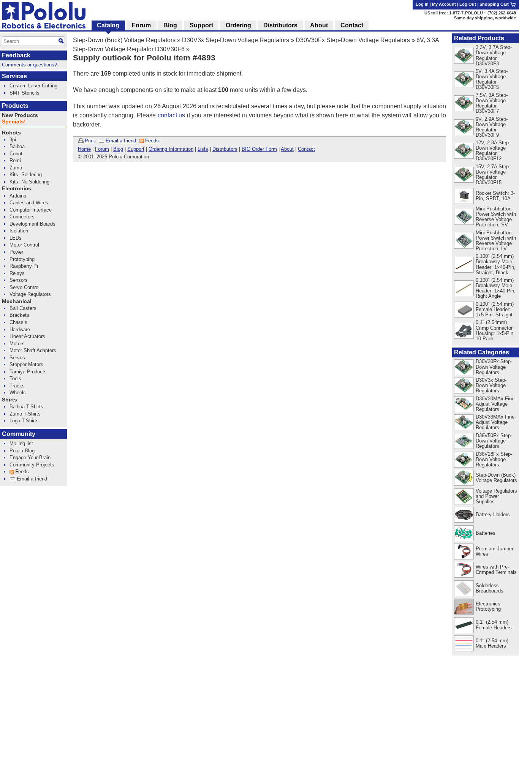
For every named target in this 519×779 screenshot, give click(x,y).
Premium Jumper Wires (494, 551)
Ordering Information (171, 149)
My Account (444, 4)
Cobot (15, 153)
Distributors (224, 149)
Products (15, 106)
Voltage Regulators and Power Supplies (496, 496)
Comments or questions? (29, 65)
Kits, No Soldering (29, 182)
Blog (118, 149)
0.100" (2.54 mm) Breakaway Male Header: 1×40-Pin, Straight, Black (496, 264)
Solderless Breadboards (489, 588)
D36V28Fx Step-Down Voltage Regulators (494, 459)
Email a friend (121, 141)
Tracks (17, 386)
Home (84, 149)
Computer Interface (30, 210)
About (287, 149)
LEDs (15, 238)
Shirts (9, 400)
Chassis (18, 322)
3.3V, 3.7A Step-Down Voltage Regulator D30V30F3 (494, 55)
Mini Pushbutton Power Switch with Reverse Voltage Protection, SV (496, 217)
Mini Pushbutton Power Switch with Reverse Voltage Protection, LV (496, 240)
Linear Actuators (27, 336)
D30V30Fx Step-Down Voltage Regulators (353, 40)
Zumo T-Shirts (25, 414)
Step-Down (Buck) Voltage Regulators (124, 40)
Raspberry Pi (23, 266)
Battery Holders (493, 514)
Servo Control (24, 287)
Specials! (14, 122)
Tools (15, 378)
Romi (15, 160)
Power (16, 252)
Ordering (238, 25)
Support (135, 149)
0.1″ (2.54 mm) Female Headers (494, 624)
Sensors (18, 280)
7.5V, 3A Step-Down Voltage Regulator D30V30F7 (492, 103)
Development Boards (32, 224)
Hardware (19, 329)
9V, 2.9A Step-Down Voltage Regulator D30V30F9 (492, 127)
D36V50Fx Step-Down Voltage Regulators (494, 441)
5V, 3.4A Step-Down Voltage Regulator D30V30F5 (492, 79)
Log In (422, 4)
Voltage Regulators (30, 294)
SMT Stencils (24, 93)
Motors (17, 343)
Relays (17, 273)
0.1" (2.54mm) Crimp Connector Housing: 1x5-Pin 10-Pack (494, 330)
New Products (20, 115)
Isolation (18, 231)
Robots (11, 133)
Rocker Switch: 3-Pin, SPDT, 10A (495, 195)
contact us (171, 115)
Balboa (17, 146)
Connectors (22, 217)
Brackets (19, 315)
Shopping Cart (494, 4)
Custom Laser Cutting (33, 85)
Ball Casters (22, 308)
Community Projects (31, 465)
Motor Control (24, 245)
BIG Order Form (259, 149)
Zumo (15, 168)
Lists (203, 149)
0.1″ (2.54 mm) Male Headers (492, 643)
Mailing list (21, 443)
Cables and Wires (28, 202)
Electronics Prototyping (488, 606)
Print (90, 141)
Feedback (16, 55)
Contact (306, 149)
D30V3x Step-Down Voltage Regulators (235, 40)
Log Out (467, 4)
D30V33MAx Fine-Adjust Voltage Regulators (496, 422)
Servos (17, 357)
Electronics (16, 188)
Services (14, 76)
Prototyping (22, 259)
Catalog (108, 25)
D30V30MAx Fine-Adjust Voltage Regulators (496, 404)
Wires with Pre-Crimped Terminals (496, 569)
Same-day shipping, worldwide (485, 18)
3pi (12, 139)
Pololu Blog (22, 450)
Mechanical (17, 301)
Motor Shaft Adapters (32, 350)
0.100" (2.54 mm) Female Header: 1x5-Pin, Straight (495, 309)
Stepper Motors (26, 364)
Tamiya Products (28, 371)
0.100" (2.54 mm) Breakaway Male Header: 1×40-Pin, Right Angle (496, 288)
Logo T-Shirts (24, 420)
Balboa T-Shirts (26, 406)
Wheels (17, 392)
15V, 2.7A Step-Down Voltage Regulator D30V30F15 (493, 174)
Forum (102, 149)
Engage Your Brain (30, 457)
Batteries (485, 533)
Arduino (17, 196)
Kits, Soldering (25, 174)
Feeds (152, 141)
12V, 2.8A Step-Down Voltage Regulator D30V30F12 (493, 150)
